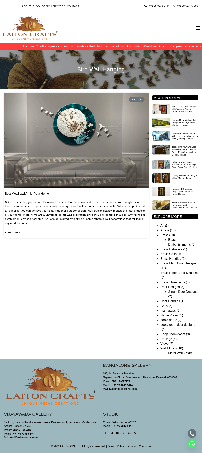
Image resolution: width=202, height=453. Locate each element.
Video (164, 343)
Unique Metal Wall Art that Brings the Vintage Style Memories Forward (184, 122)
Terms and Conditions (138, 446)
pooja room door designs (177, 324)
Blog (36, 6)
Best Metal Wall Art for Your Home (27, 193)
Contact (73, 6)
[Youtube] (117, 433)
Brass (164, 235)
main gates (168, 310)
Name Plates (169, 315)
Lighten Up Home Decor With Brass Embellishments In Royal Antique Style (185, 136)
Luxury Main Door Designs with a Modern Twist (184, 176)
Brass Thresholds (172, 282)
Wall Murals (168, 348)
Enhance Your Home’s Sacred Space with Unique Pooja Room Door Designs (184, 164)
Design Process (53, 6)
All (162, 225)
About (26, 6)
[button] (198, 28)
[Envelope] (111, 433)
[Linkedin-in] (129, 433)
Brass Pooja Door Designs (179, 272)
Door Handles (170, 301)
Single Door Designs (182, 291)
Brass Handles (170, 258)
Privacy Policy (116, 446)
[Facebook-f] (105, 433)
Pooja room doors (172, 334)
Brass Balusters (171, 249)
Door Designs (170, 287)
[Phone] (192, 433)
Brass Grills (168, 254)
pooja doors (168, 320)
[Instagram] (123, 433)
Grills (164, 306)
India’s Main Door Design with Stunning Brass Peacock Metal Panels (184, 109)
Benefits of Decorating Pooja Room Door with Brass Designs (182, 191)
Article (164, 230)
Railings (166, 339)
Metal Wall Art (177, 353)
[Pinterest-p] (135, 433)
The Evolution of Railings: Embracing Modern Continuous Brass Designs (184, 205)
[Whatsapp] (192, 443)
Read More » (12, 232)
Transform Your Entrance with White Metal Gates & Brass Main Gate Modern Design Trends (184, 151)
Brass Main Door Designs (178, 263)
